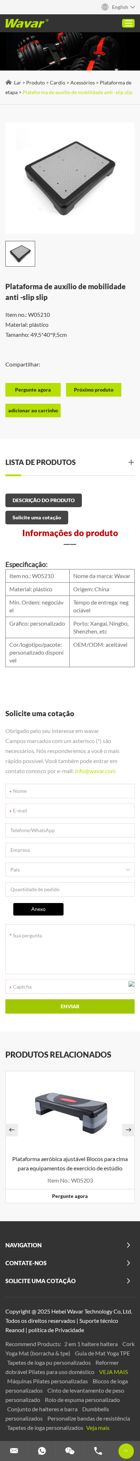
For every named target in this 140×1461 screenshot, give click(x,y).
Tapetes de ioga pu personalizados (49, 1362)
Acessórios (82, 82)
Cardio (57, 82)
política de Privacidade (56, 1329)
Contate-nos (26, 1262)
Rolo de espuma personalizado (82, 1399)
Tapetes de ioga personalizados (45, 1427)
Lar (17, 82)
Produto (35, 82)
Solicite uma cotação (37, 517)
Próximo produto (93, 390)
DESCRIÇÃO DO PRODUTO (44, 500)
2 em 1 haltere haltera (91, 1343)
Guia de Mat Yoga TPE (102, 1353)
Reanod (14, 1329)
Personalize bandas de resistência (88, 1418)
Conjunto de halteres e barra (43, 1409)
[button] (11, 1130)
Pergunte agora (70, 1196)
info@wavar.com (95, 770)
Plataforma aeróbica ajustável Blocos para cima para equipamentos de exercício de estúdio (70, 1163)
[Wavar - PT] (26, 23)
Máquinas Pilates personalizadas (48, 1381)
